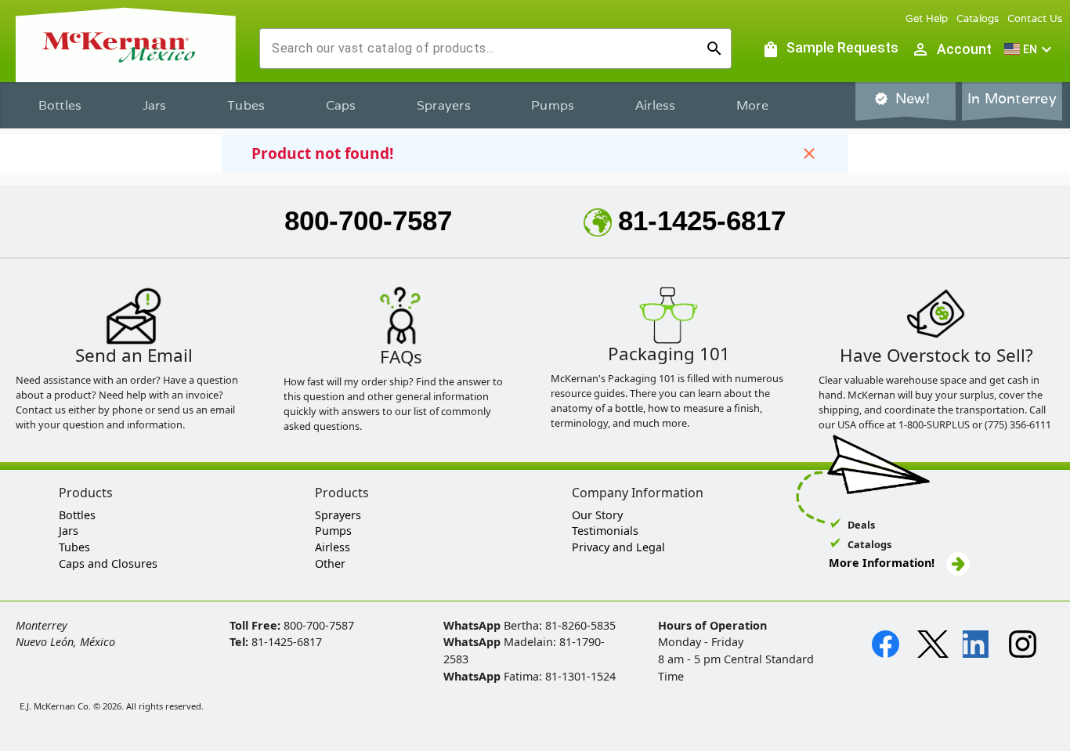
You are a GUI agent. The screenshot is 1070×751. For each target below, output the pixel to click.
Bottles (60, 105)
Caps (341, 105)
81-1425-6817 (702, 220)
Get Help (927, 18)
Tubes (246, 105)
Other (330, 563)
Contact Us (1035, 18)
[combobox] (483, 48)
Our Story (597, 514)
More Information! (881, 562)
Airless (655, 105)
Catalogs (978, 18)
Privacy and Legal (618, 547)
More (752, 105)
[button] (1030, 49)
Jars (155, 105)
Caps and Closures (108, 563)
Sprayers (444, 105)
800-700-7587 (368, 220)
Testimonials (605, 530)
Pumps (552, 105)
